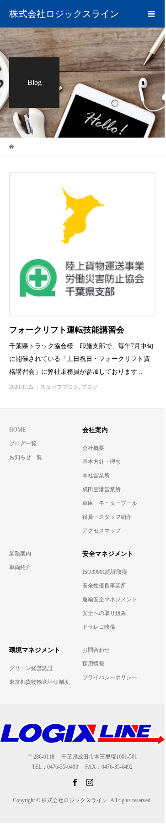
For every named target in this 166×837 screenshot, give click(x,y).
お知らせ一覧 (25, 457)
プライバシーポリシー (109, 677)
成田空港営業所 (101, 489)
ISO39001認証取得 (104, 572)
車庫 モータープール (109, 503)
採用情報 (93, 663)
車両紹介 (20, 567)
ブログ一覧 (23, 443)
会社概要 (93, 448)
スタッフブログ (59, 387)
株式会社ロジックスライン (64, 14)
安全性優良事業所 (104, 585)
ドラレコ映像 (98, 627)
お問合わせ (96, 650)
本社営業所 (96, 475)
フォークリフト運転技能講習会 (66, 329)
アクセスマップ (101, 530)
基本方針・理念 (101, 462)
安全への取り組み (104, 613)
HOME (17, 430)
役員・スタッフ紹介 (107, 517)
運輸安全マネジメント (109, 599)
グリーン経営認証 (31, 668)
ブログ (89, 387)
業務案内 (20, 553)
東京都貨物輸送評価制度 (39, 682)
